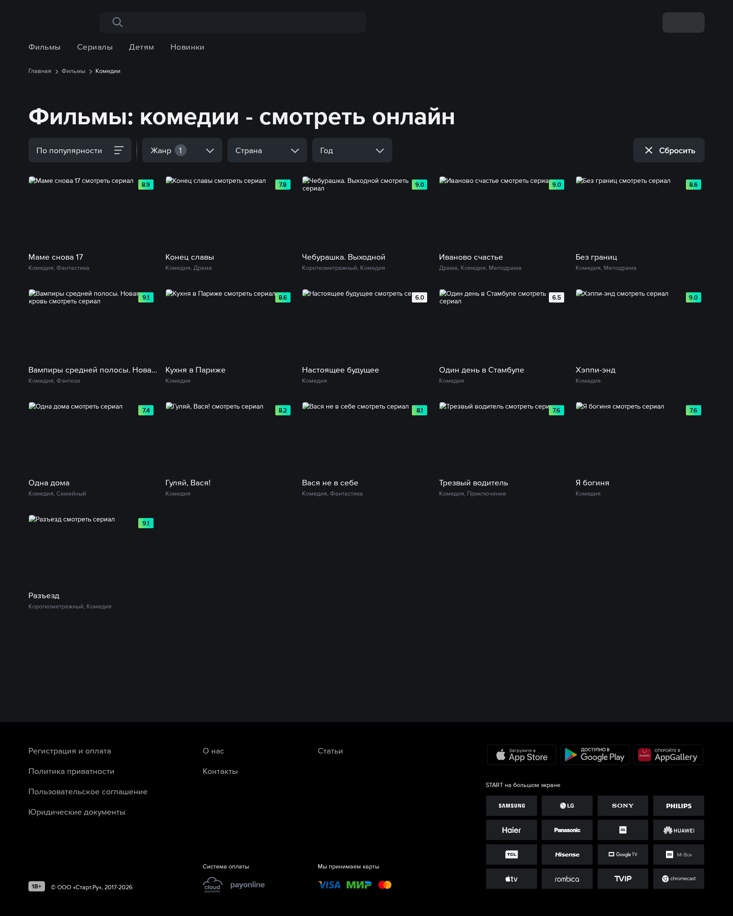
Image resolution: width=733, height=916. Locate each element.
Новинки (188, 46)
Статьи (330, 750)
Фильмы (44, 46)
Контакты (220, 771)
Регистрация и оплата (69, 750)
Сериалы (95, 46)
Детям (141, 46)
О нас (213, 750)
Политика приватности (71, 771)
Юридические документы (77, 811)
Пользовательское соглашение (88, 791)
